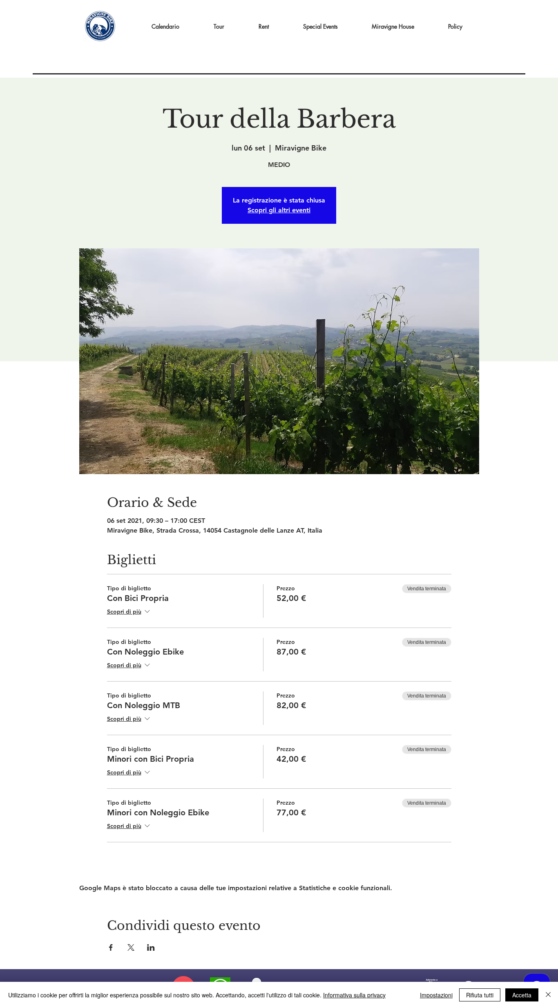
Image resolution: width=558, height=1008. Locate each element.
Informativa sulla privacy (354, 995)
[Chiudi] (548, 994)
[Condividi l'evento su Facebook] (111, 947)
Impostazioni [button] (436, 995)
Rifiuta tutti (479, 995)
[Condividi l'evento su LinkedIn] (151, 947)
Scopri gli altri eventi (279, 210)
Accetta (521, 995)
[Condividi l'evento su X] (131, 947)
